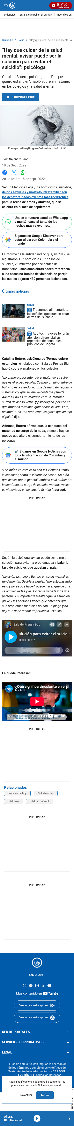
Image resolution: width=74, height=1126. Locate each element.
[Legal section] (68, 1052)
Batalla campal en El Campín (36, 14)
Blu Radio (7, 40)
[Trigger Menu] (5, 5)
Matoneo (13, 801)
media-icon (37, 1118)
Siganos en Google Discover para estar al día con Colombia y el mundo (39, 240)
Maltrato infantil (39, 801)
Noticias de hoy (17, 793)
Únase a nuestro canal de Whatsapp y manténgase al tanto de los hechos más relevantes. (41, 221)
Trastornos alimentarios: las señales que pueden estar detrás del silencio (48, 313)
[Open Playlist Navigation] (69, 1118)
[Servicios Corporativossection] (68, 1042)
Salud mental (45, 793)
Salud (21, 40)
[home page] (37, 962)
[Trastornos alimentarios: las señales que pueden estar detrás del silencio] (13, 311)
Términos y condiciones (32, 1067)
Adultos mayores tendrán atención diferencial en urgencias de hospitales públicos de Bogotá (48, 339)
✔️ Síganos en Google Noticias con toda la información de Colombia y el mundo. (40, 455)
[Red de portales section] (68, 1032)
